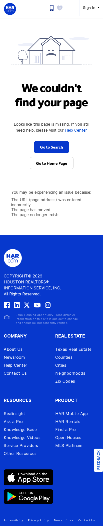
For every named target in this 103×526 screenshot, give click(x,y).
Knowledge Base (20, 429)
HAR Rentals (67, 421)
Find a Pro (65, 429)
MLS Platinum (68, 445)
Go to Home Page (51, 163)
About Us (13, 349)
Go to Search (51, 147)
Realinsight (14, 413)
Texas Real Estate (73, 349)
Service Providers (21, 445)
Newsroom (14, 357)
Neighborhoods (70, 373)
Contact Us (15, 373)
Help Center (75, 130)
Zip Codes (65, 381)
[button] (61, 8)
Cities (60, 365)
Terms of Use (64, 520)
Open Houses (68, 437)
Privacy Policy (38, 520)
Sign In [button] (89, 7)
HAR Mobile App (71, 413)
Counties (63, 357)
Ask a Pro (13, 421)
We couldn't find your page (51, 95)
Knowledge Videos (22, 437)
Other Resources (20, 453)
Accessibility (13, 520)
